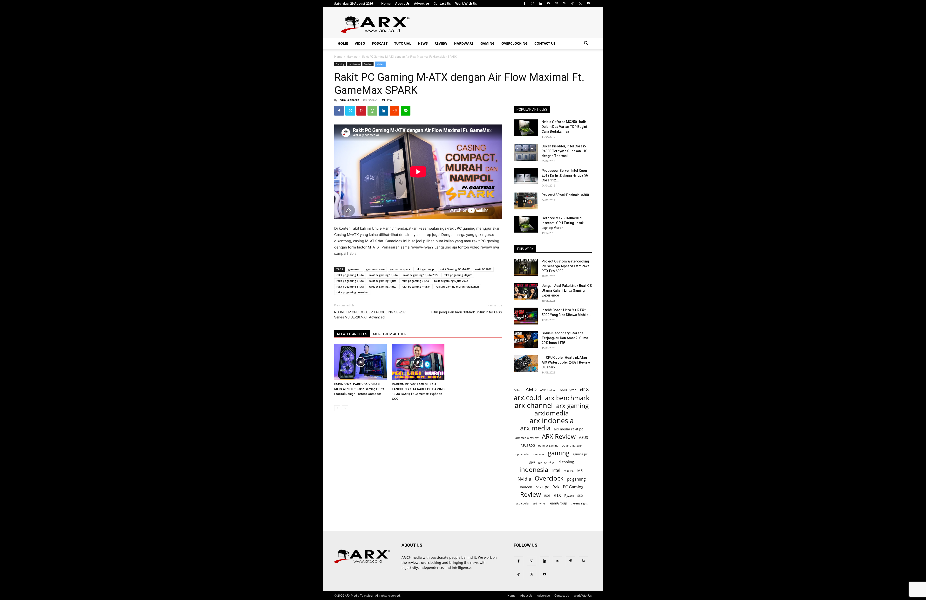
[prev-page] (337, 408)
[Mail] (548, 3)
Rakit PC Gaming (567, 486)
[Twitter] (580, 3)
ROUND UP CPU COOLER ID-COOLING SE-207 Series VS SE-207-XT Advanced (370, 314)
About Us (402, 3)
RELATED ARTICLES (352, 334)
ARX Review (559, 436)
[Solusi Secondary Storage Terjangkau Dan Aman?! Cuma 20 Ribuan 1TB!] (526, 339)
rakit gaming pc (425, 269)
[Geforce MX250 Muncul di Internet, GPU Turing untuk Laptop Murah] (526, 224)
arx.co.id (528, 397)
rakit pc (542, 486)
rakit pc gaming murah (416, 286)
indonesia (533, 469)
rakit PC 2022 (483, 269)
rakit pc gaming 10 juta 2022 (420, 275)
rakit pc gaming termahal (352, 292)
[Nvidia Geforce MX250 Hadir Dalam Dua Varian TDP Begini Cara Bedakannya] (526, 127)
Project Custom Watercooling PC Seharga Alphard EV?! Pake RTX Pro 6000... (565, 266)
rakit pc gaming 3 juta (350, 281)
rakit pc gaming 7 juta (382, 286)
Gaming (487, 43)
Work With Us (466, 3)
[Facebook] (524, 3)
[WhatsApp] (372, 111)
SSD (580, 495)
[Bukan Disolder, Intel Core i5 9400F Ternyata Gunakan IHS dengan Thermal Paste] (526, 152)
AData (518, 390)
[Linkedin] (540, 3)
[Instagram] (532, 3)
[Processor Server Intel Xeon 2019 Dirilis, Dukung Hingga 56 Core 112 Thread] (526, 176)
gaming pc (580, 454)
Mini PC (569, 471)
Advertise (421, 3)
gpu (532, 462)
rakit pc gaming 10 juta (383, 275)
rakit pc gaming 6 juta (350, 286)
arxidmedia (551, 413)
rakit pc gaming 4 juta (382, 281)
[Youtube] (588, 3)
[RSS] (564, 3)
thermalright (579, 503)
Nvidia (524, 479)
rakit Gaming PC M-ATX (455, 269)
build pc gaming (548, 445)
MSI (580, 470)
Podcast (380, 43)
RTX (557, 495)
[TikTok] (572, 3)
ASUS (583, 437)
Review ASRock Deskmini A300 (565, 195)
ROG (547, 495)
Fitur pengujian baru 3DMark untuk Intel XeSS (466, 312)
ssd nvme (539, 503)
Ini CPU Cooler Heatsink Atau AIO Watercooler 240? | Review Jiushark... (566, 362)
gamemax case (375, 269)
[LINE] (405, 111)
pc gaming (576, 479)
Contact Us (442, 3)
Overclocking (514, 43)
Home (386, 3)
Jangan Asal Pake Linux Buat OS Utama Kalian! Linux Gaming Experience (567, 290)
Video (360, 43)
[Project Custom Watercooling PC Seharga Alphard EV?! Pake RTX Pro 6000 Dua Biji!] (526, 267)
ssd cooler (523, 503)
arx (584, 388)
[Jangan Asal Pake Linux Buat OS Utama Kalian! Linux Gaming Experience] (526, 291)
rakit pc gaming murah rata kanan (457, 286)
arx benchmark (567, 397)
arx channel (534, 405)
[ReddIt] (394, 111)
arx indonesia (552, 420)
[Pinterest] (556, 3)
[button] (586, 43)
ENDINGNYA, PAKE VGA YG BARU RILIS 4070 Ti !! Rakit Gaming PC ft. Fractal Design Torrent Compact (359, 389)
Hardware (464, 43)
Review (441, 43)
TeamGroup (557, 503)
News (423, 43)
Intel (556, 470)
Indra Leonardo (349, 100)
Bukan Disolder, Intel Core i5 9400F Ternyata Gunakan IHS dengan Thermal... (564, 151)
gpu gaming (546, 462)
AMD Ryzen (568, 390)
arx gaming (572, 405)
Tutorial (402, 43)
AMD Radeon (548, 390)
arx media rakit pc (568, 429)
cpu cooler (523, 454)
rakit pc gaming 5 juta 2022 (451, 281)
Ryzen (569, 495)
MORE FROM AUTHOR (390, 334)
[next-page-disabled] (345, 408)
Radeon (526, 487)
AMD (531, 389)
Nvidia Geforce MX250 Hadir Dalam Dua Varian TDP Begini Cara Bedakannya (564, 126)
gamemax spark (400, 269)
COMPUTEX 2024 (572, 445)
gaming (558, 452)
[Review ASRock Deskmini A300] (526, 201)
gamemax (354, 269)
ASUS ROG (528, 445)
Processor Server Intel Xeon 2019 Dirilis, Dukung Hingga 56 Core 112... (565, 175)
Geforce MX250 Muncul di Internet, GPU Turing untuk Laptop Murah (563, 223)
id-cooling (566, 461)
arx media (535, 428)
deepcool (539, 454)
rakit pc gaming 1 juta (350, 275)
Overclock (549, 478)
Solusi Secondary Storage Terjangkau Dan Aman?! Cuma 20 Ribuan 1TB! (565, 338)
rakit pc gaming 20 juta (457, 275)
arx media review (526, 438)
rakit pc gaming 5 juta (415, 281)
